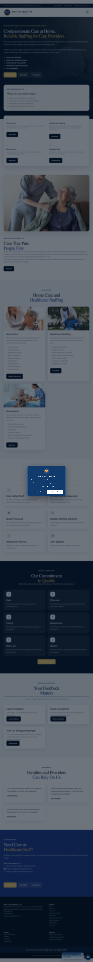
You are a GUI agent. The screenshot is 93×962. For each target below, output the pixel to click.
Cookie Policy (41, 487)
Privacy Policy (51, 487)
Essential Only (38, 492)
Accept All (55, 492)
